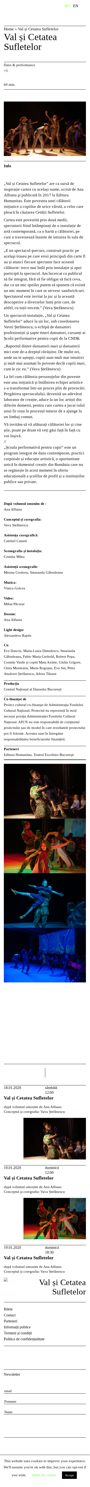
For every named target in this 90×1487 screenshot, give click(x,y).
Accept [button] (69, 1475)
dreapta (79, 1071)
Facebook (8, 1353)
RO (67, 6)
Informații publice (17, 1327)
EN (75, 6)
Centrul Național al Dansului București (25, 13)
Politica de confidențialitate (24, 1339)
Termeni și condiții (18, 1333)
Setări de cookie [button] (44, 1475)
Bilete (8, 1309)
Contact (10, 1315)
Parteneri (10, 1321)
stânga (24, 1073)
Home (9, 29)
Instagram (20, 1353)
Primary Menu (86, 7)
